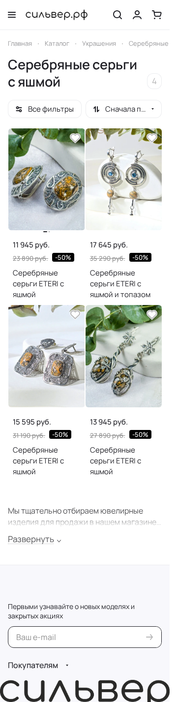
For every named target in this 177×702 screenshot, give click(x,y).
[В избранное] (75, 138)
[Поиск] (117, 15)
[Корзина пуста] (157, 15)
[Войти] (137, 15)
